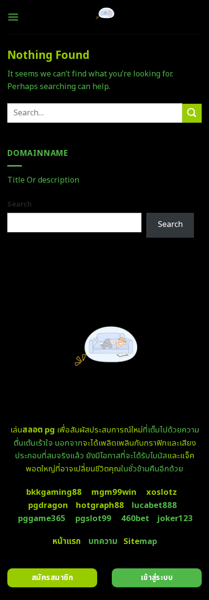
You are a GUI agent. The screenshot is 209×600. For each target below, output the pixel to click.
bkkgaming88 (54, 492)
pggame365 (42, 518)
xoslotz (161, 492)
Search (19, 204)
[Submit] (192, 113)
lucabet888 (154, 505)
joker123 (175, 518)
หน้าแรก (66, 541)
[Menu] (13, 17)
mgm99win (114, 492)
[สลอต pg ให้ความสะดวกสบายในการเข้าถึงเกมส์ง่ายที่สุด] (105, 17)
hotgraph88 (100, 505)
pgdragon (48, 505)
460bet (135, 518)
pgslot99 (93, 518)
